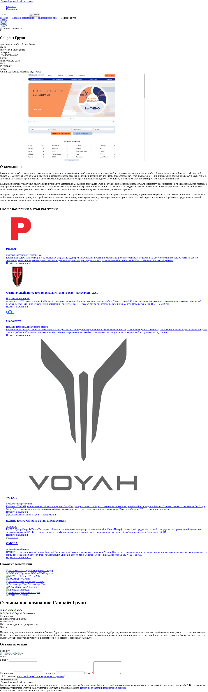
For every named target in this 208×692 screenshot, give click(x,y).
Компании (11, 9)
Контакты (11, 6)
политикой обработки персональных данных (40, 676)
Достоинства (6, 673)
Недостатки (49, 673)
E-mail (4, 659)
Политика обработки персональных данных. (103, 688)
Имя (3, 656)
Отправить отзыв (9, 679)
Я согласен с (34, 676)
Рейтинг (5, 650)
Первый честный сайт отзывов (16, 1)
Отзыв (88, 673)
